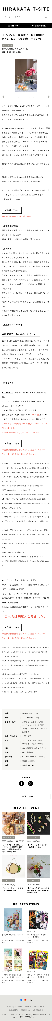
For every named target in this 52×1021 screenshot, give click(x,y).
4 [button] (30, 97)
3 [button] (26, 97)
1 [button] (18, 97)
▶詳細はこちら (11, 210)
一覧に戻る (27, 796)
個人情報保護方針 (13, 1010)
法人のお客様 (18, 1006)
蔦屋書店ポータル (25, 1010)
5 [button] (33, 97)
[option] (26, 75)
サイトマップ (28, 1006)
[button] (13, 25)
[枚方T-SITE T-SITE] (26, 9)
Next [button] (50, 97)
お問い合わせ (9, 1006)
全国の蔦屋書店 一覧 (38, 1010)
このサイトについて (39, 1006)
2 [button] (22, 97)
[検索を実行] (46, 18)
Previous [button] (2, 97)
